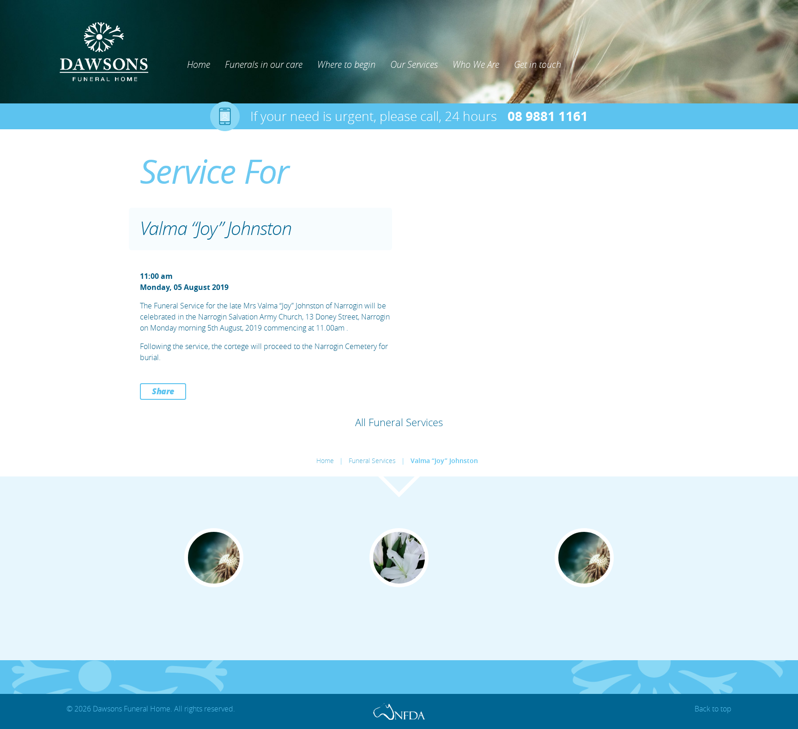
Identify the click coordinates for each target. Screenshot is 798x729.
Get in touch (537, 64)
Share (163, 391)
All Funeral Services (399, 422)
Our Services (414, 64)
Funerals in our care (263, 64)
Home (198, 64)
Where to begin (346, 64)
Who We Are (476, 64)
